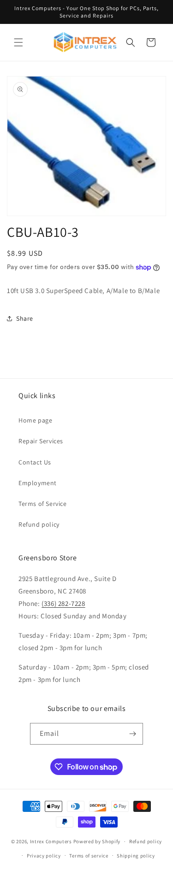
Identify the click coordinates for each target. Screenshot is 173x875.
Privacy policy (44, 855)
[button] (18, 42)
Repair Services (40, 441)
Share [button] (24, 318)
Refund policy (39, 524)
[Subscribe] (132, 734)
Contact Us (34, 462)
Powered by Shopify (97, 841)
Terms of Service (42, 503)
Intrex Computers (51, 841)
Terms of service (88, 855)
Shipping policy (136, 855)
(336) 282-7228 (63, 603)
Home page (35, 420)
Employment (37, 483)
